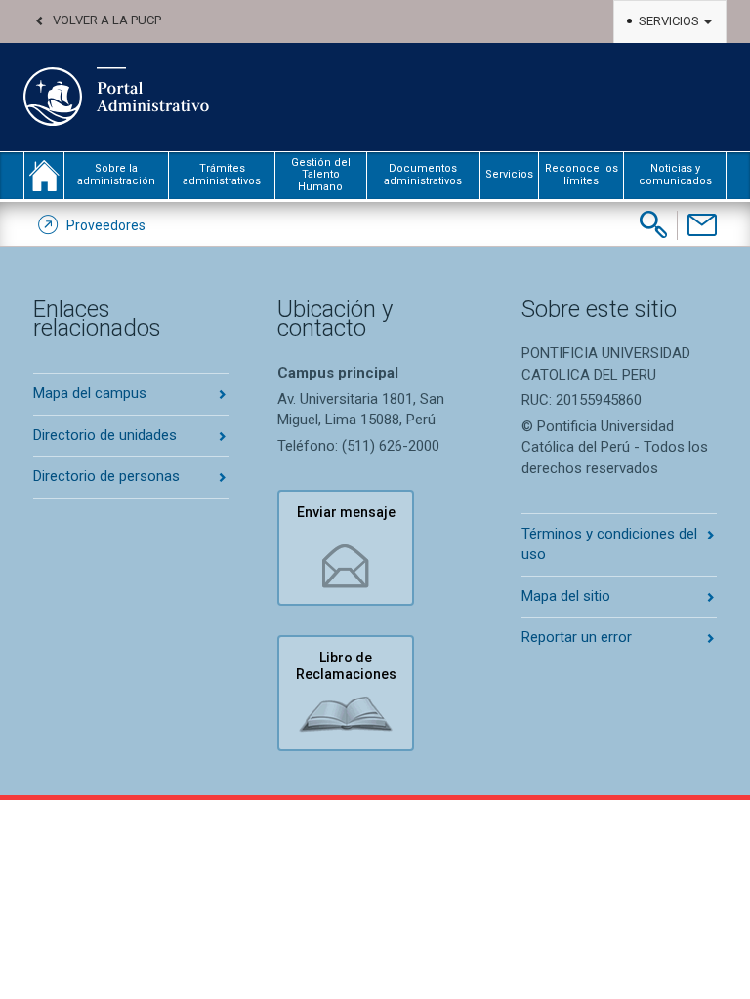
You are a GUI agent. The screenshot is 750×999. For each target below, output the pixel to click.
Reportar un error (576, 637)
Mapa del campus (89, 393)
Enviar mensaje (346, 512)
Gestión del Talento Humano (321, 174)
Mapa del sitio (565, 596)
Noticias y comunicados (675, 174)
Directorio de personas (106, 476)
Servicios (670, 21)
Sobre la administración (116, 174)
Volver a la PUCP (107, 20)
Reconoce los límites (581, 174)
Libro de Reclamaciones (346, 666)
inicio (43, 175)
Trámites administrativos (222, 174)
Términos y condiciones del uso (609, 544)
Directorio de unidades (105, 435)
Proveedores (106, 225)
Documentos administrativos (423, 174)
